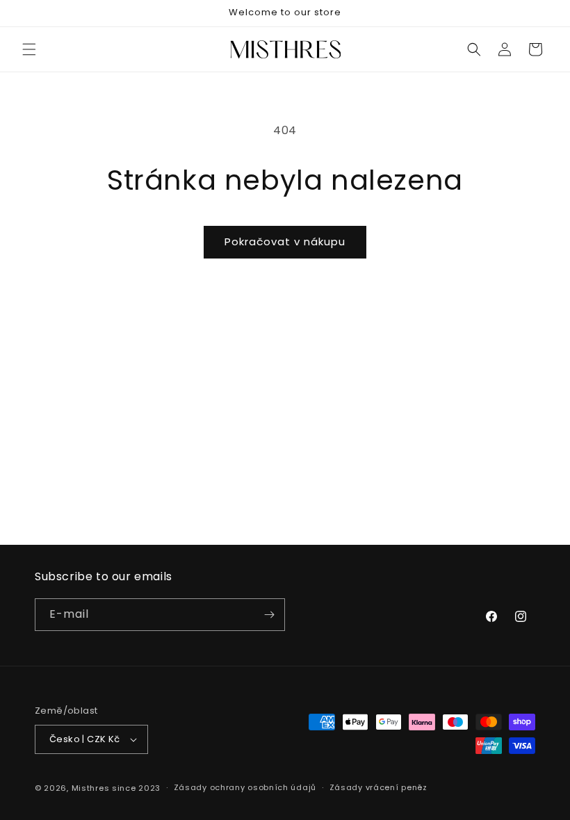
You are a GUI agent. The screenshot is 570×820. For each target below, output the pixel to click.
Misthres (91, 788)
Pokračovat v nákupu (285, 241)
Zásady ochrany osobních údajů (245, 787)
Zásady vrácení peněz (378, 787)
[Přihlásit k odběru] (269, 614)
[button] (29, 49)
